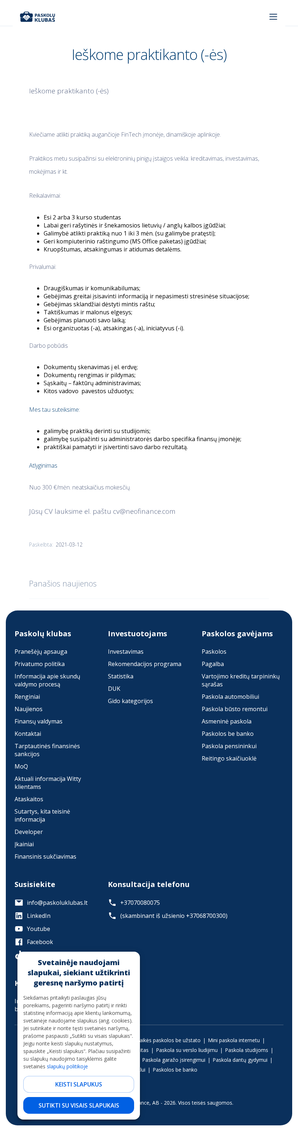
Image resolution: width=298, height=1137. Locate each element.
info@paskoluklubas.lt (57, 903)
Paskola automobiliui (230, 697)
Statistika (120, 676)
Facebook (40, 942)
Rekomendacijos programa (144, 664)
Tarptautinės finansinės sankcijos (47, 750)
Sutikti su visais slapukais (79, 1105)
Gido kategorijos (130, 701)
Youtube (38, 929)
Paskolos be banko (228, 734)
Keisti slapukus (78, 1084)
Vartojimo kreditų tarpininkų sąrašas (241, 680)
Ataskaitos (29, 799)
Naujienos (29, 709)
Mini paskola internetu (234, 1040)
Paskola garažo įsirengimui (173, 1059)
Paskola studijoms (246, 1050)
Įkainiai (24, 844)
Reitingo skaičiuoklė (229, 758)
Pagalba (213, 664)
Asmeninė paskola (226, 721)
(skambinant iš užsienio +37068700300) (173, 916)
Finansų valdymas (39, 721)
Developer (29, 832)
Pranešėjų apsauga (41, 652)
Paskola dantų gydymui (240, 1059)
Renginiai (27, 697)
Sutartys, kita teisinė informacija (42, 815)
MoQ (21, 766)
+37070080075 (140, 903)
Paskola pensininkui (229, 746)
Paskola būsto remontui (234, 709)
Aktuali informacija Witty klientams (48, 783)
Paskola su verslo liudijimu (187, 1050)
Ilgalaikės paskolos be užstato (165, 1040)
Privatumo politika (40, 664)
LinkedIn (39, 916)
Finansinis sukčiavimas (45, 856)
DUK (114, 689)
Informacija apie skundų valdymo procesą (47, 680)
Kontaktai (28, 734)
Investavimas (126, 652)
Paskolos (214, 652)
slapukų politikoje (67, 1066)
